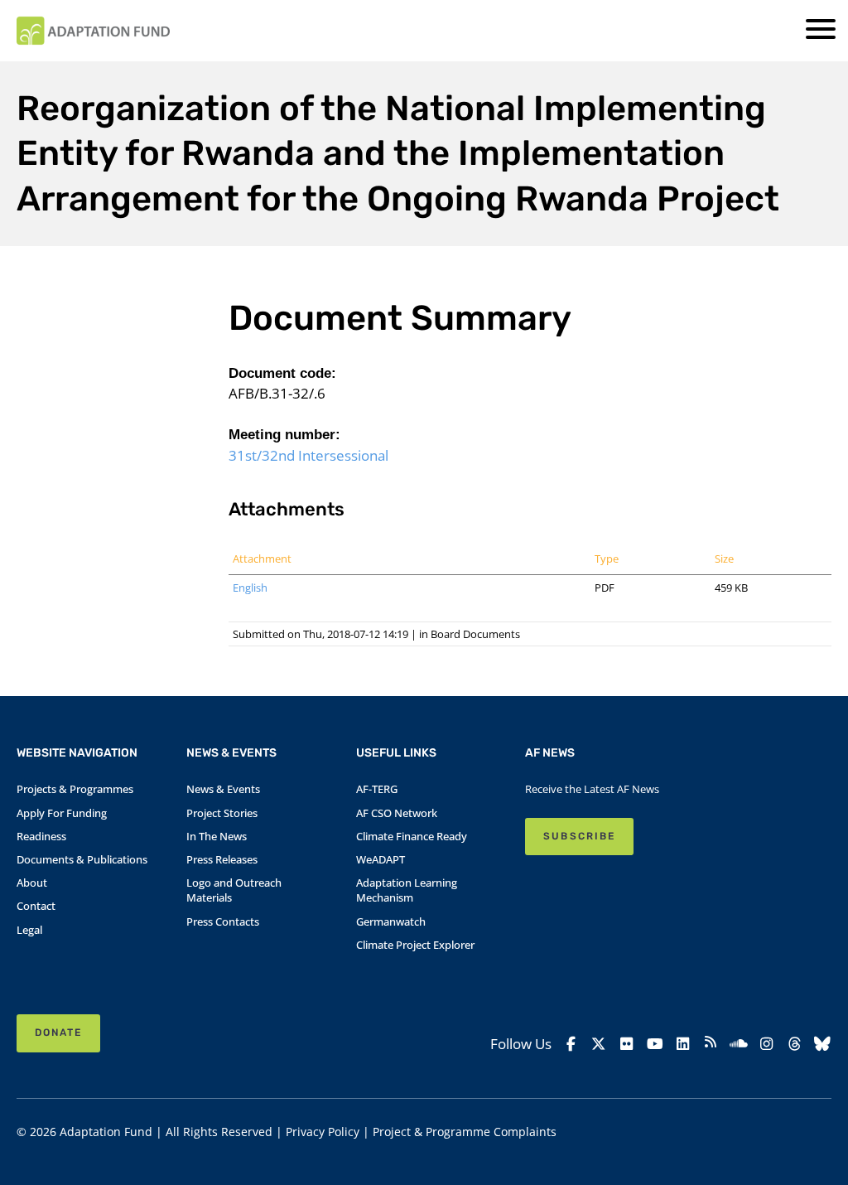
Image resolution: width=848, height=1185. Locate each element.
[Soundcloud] (739, 1043)
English (250, 587)
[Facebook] (570, 1043)
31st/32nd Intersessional (308, 455)
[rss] (710, 1043)
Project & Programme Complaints (464, 1131)
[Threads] (794, 1043)
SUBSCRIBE (578, 836)
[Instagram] (767, 1043)
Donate (58, 1032)
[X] (599, 1043)
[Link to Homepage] (93, 30)
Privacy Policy (322, 1131)
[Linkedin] (682, 1043)
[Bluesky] (822, 1043)
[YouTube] (655, 1043)
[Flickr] (627, 1043)
